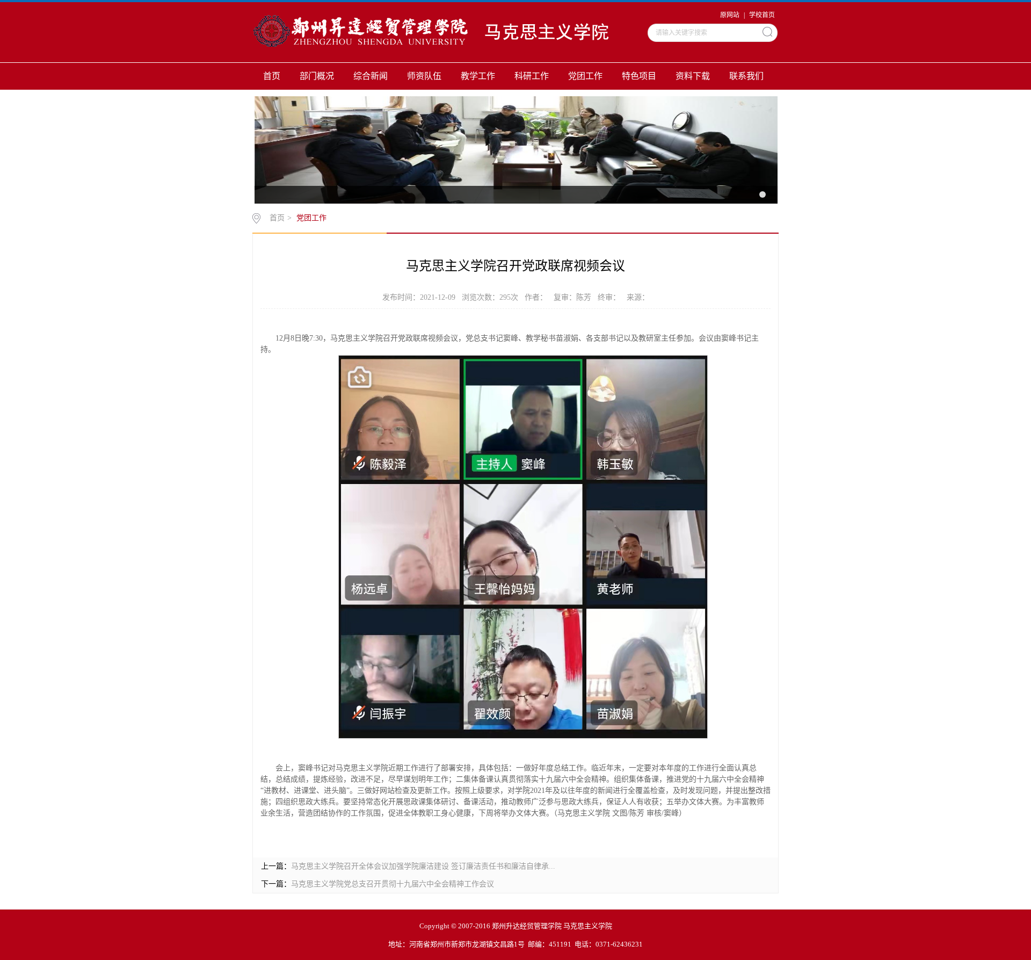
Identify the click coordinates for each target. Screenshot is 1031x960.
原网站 (729, 15)
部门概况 (317, 76)
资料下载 (693, 76)
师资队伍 (424, 76)
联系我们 (746, 76)
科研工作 (531, 76)
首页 (271, 76)
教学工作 (478, 76)
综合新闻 (370, 76)
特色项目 (639, 76)
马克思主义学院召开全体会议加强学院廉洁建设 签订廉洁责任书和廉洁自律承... (423, 866)
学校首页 (762, 15)
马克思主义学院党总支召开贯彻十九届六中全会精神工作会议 (392, 884)
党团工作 (585, 76)
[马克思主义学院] (441, 31)
